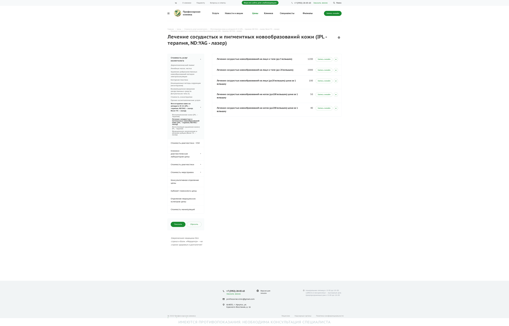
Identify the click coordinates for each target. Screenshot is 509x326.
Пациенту (201, 3)
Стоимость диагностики (182, 164)
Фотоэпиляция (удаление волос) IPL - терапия (186, 128)
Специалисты (287, 13)
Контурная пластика (179, 80)
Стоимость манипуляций (183, 209)
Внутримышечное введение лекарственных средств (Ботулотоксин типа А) (183, 91)
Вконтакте (176, 3)
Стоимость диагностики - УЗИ (185, 143)
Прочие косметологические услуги (185, 100)
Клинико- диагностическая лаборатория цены (180, 154)
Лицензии (286, 316)
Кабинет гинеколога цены (184, 191)
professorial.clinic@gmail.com (240, 299)
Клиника (268, 13)
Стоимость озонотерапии (181, 97)
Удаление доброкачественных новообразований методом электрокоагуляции (184, 74)
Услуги (215, 13)
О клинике (186, 3)
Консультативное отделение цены (185, 181)
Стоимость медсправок (182, 172)
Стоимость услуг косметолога (179, 59)
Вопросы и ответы (218, 3)
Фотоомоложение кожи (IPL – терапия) (185, 116)
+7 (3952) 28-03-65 (302, 3)
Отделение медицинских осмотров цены (183, 200)
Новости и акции (234, 13)
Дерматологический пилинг (182, 65)
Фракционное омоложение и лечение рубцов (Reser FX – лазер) (184, 133)
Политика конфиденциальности (330, 316)
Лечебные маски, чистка (181, 68)
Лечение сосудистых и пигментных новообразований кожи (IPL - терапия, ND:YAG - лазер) (185, 121)
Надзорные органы (303, 316)
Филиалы (308, 13)
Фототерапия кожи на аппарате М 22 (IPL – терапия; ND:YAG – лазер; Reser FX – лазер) (182, 107)
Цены (255, 13)
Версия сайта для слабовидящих (260, 2)
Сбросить (194, 224)
